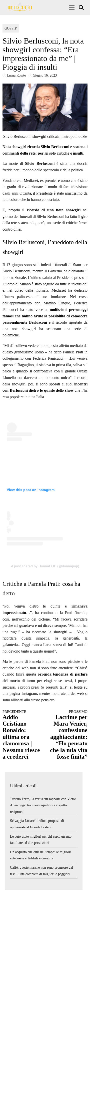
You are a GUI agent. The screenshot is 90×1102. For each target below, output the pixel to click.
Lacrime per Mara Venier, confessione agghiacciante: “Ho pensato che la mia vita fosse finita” (69, 735)
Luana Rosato (16, 75)
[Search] (82, 7)
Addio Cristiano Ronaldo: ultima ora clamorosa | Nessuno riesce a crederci (21, 735)
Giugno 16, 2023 (45, 75)
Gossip (10, 28)
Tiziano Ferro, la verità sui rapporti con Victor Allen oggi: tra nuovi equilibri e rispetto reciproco (43, 805)
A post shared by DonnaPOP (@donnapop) (45, 566)
